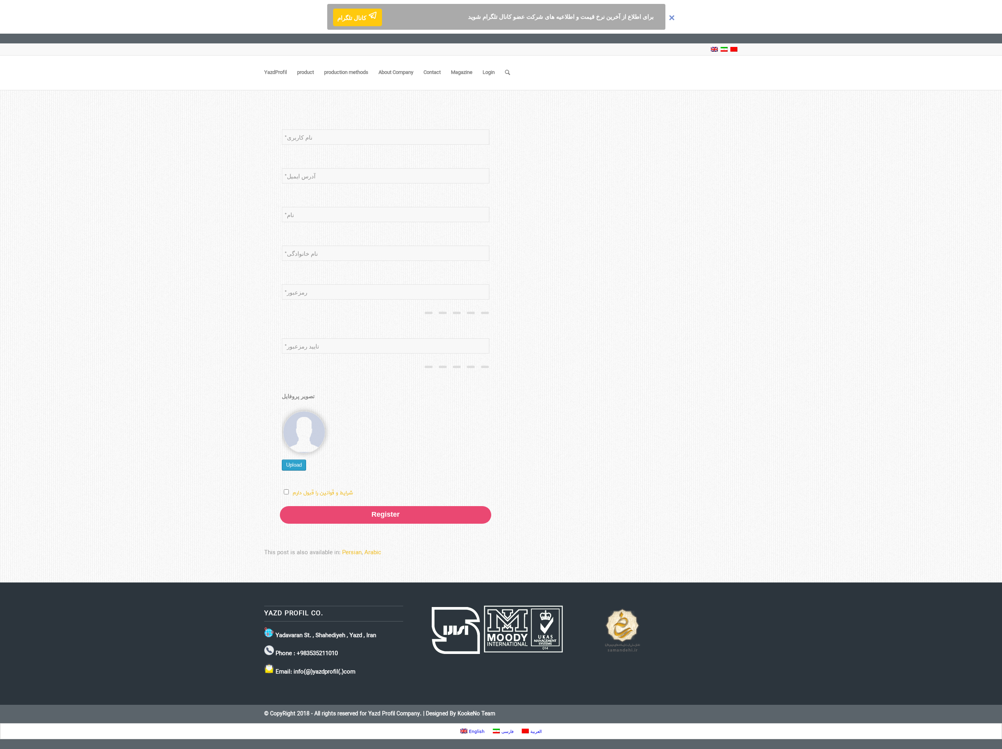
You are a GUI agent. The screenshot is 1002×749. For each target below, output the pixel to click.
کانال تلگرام (352, 18)
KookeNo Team (476, 713)
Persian (352, 552)
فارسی (507, 731)
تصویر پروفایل (298, 396)
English (476, 731)
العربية (535, 731)
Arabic (372, 552)
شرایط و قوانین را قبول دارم (323, 493)
